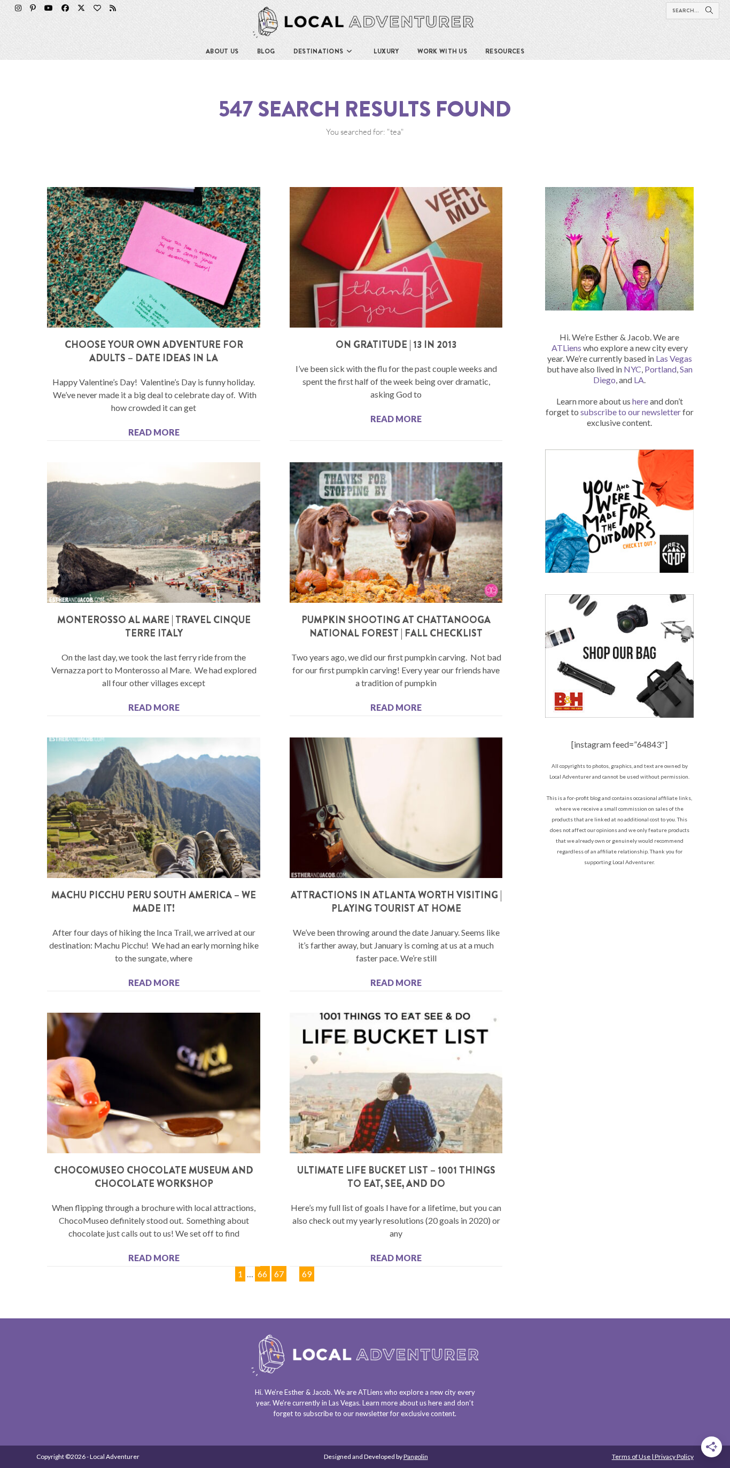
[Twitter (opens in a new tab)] (81, 8)
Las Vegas (674, 358)
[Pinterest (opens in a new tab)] (33, 8)
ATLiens (566, 348)
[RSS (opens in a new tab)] (112, 8)
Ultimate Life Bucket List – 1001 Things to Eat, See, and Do (396, 1177)
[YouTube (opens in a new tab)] (48, 8)
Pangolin (415, 1457)
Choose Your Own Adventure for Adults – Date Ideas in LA (154, 351)
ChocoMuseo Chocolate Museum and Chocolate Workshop (153, 1177)
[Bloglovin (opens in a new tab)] (97, 8)
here (640, 401)
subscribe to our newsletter (630, 412)
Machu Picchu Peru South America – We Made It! (153, 901)
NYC (632, 369)
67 (279, 1272)
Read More (154, 432)
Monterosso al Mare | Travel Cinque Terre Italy (154, 626)
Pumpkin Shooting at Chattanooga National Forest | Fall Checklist (396, 626)
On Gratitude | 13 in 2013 (396, 345)
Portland (660, 369)
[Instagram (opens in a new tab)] (18, 8)
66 (262, 1272)
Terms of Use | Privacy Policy (653, 1457)
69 (306, 1272)
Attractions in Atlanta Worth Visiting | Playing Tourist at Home (396, 901)
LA (639, 380)
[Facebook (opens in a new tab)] (65, 8)
